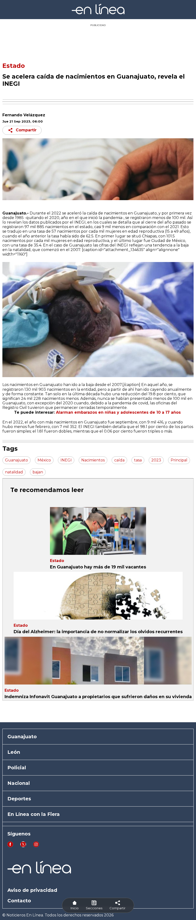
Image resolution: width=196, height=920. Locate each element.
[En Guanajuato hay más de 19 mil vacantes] (98, 531)
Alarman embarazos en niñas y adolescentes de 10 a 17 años (119, 412)
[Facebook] (10, 846)
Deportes (19, 799)
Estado (13, 65)
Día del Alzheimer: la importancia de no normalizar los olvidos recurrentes (98, 631)
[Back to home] (98, 13)
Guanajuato (22, 736)
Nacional (18, 783)
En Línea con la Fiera (33, 814)
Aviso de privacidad (32, 890)
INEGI (88, 426)
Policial (16, 767)
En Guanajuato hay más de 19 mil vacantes (98, 567)
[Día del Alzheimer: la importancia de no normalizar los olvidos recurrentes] (98, 596)
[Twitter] (23, 846)
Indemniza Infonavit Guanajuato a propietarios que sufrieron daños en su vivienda (98, 696)
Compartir (26, 130)
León (13, 752)
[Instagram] (36, 846)
